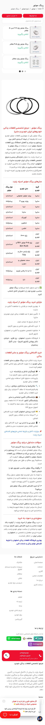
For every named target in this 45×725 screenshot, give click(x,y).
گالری (41, 571)
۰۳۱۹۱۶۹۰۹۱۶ (24, 653)
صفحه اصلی (38, 562)
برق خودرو (18, 615)
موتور (33, 9)
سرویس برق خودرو (15, 583)
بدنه (20, 606)
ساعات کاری (38, 585)
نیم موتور (25, 9)
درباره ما (40, 580)
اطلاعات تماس (37, 576)
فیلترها (32, 16)
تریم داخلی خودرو (15, 610)
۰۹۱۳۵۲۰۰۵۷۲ (25, 656)
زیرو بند (19, 601)
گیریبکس (18, 619)
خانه (39, 9)
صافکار (19, 574)
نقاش (20, 578)
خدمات (40, 567)
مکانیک (19, 562)
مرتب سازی (11, 16)
